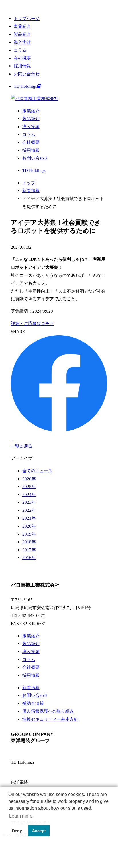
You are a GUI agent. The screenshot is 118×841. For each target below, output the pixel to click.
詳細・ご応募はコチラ (32, 323)
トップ (28, 182)
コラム (20, 50)
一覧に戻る (21, 446)
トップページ (27, 18)
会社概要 (22, 58)
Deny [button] (17, 830)
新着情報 (31, 190)
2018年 (29, 541)
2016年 (29, 557)
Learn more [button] (20, 815)
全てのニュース (37, 470)
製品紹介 (22, 34)
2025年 (29, 486)
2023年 (29, 502)
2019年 (29, 534)
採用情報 (22, 65)
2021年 (29, 517)
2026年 (29, 478)
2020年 (29, 526)
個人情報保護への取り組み (48, 711)
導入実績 (22, 42)
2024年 (29, 494)
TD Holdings (25, 86)
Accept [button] (39, 830)
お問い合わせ (27, 73)
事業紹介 (22, 26)
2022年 (29, 510)
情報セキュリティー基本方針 (50, 719)
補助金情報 (33, 703)
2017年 (29, 549)
